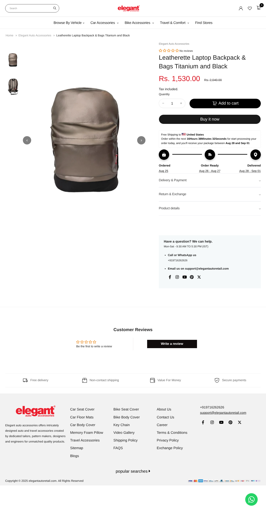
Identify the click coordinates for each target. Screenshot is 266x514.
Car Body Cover (82, 425)
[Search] (54, 8)
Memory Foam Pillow (86, 433)
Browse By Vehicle (68, 23)
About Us (164, 409)
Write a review (172, 344)
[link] (203, 423)
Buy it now (209, 119)
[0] (259, 8)
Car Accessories (103, 23)
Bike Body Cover (126, 417)
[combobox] (32, 8)
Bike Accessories (138, 23)
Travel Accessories (85, 440)
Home (10, 35)
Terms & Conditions (172, 433)
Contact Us (165, 417)
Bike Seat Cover (126, 409)
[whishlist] (250, 8)
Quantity (164, 94)
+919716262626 (177, 260)
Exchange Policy (170, 448)
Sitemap (76, 448)
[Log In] (241, 8)
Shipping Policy (125, 440)
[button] (169, 51)
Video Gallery (124, 433)
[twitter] (239, 423)
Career (162, 425)
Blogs (74, 456)
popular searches (132, 471)
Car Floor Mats (82, 417)
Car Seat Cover (82, 409)
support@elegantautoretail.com (207, 268)
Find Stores (203, 23)
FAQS (118, 448)
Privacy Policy (168, 440)
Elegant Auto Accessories (35, 35)
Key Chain (121, 425)
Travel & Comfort (173, 23)
